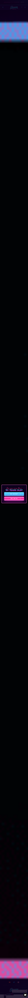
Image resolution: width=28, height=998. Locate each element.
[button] (25, 995)
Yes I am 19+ (14, 498)
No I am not (14, 494)
